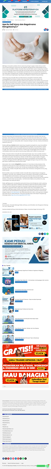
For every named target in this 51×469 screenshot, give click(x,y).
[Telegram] (45, 234)
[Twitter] (42, 234)
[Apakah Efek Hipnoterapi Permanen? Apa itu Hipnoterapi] (8, 339)
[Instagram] (13, 458)
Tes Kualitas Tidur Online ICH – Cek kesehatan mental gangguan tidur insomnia (31, 280)
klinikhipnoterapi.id (7, 432)
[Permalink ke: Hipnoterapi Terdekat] (3, 30)
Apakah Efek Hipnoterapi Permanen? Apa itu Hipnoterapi (27, 337)
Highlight (16, 272)
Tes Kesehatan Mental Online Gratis (21, 291)
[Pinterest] (8, 458)
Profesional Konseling (18, 301)
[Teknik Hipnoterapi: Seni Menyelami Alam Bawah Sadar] (8, 320)
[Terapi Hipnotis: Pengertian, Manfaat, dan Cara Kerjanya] (8, 329)
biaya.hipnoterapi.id (7, 441)
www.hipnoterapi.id (15, 192)
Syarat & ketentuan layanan (13, 463)
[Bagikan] (47, 30)
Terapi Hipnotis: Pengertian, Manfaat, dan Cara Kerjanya (27, 328)
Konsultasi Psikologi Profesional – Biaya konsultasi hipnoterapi (28, 299)
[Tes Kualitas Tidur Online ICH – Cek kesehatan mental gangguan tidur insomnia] (8, 281)
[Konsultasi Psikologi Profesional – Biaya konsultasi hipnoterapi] (8, 300)
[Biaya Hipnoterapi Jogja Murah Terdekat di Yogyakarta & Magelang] (8, 271)
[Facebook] (40, 234)
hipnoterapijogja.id (7, 437)
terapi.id (5, 424)
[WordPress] (11, 458)
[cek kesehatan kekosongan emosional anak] (8, 291)
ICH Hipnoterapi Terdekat (11, 465)
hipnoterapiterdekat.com (8, 428)
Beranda (4, 463)
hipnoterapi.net (6, 418)
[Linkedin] (16, 458)
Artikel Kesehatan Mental (19, 320)
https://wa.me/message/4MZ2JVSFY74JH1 (21, 195)
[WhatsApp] (47, 234)
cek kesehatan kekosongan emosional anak (24, 289)
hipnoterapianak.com (7, 434)
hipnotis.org (5, 426)
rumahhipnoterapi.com (8, 430)
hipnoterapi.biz (6, 420)
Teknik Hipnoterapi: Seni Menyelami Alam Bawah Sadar (26, 318)
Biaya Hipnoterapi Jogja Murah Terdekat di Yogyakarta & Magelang (29, 270)
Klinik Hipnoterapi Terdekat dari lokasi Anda (24, 309)
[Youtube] (18, 458)
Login (22, 463)
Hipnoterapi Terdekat (8, 29)
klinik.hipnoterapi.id (7, 439)
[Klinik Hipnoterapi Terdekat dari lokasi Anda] (8, 310)
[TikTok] (26, 458)
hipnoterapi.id (6, 416)
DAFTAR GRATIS (21, 410)
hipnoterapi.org (6, 422)
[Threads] (21, 458)
